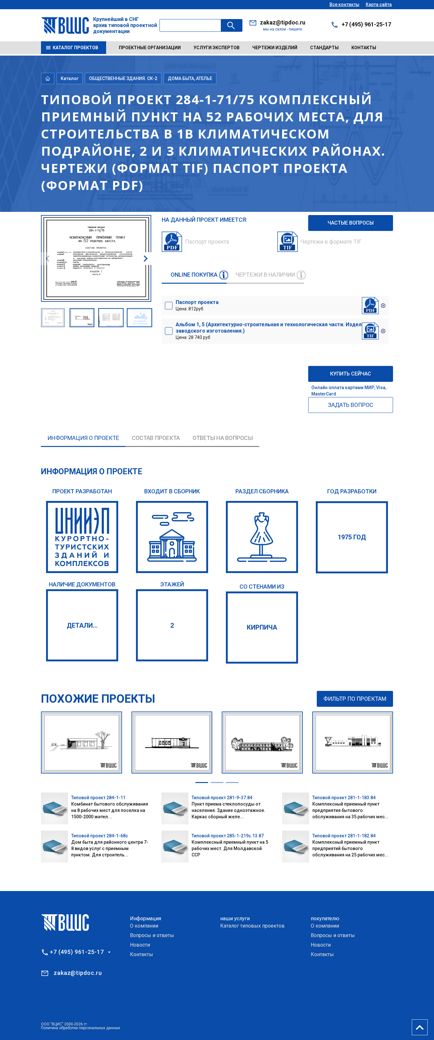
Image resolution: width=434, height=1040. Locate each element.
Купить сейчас (350, 374)
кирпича (262, 627)
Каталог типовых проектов (252, 926)
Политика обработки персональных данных (80, 1028)
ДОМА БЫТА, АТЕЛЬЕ (190, 78)
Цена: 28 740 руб (271, 330)
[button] (145, 258)
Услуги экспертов (216, 47)
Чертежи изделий (274, 47)
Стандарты (324, 47)
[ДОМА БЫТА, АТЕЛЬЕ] (262, 537)
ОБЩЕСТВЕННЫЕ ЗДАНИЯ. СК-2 (123, 78)
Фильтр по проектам (354, 698)
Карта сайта (379, 4)
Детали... (82, 625)
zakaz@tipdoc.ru (282, 22)
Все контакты (344, 4)
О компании (144, 926)
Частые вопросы (351, 223)
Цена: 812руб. (197, 305)
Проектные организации (150, 47)
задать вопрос (350, 405)
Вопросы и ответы (152, 935)
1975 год (352, 537)
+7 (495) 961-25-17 (366, 24)
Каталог (69, 78)
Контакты (363, 47)
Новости (140, 945)
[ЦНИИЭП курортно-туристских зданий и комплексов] (82, 537)
